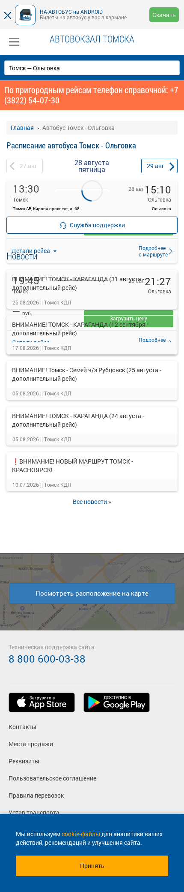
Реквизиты (24, 761)
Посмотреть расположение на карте (92, 593)
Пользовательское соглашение (52, 778)
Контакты (22, 727)
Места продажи (31, 744)
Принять (92, 866)
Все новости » (92, 501)
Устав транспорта (34, 812)
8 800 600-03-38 (47, 659)
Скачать (164, 15)
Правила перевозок (36, 795)
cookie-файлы (81, 834)
